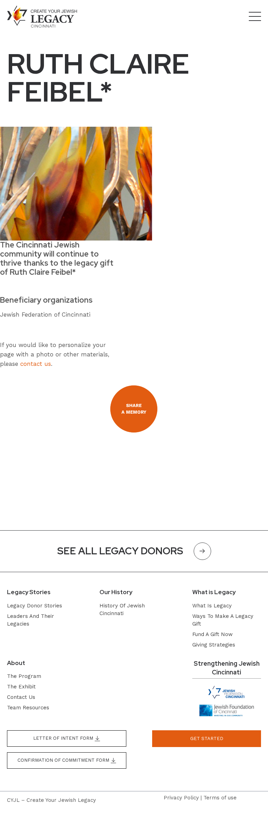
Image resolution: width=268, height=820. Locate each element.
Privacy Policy (181, 798)
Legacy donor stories (34, 606)
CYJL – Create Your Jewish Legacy (51, 800)
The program (24, 676)
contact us (35, 363)
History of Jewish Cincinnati (122, 609)
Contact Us (21, 697)
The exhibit (21, 687)
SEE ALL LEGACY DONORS (120, 550)
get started (206, 738)
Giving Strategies (213, 645)
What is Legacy (212, 606)
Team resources (28, 707)
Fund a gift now (212, 634)
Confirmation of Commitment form (64, 760)
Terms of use (220, 798)
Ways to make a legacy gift (222, 620)
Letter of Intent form (64, 738)
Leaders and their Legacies (30, 620)
